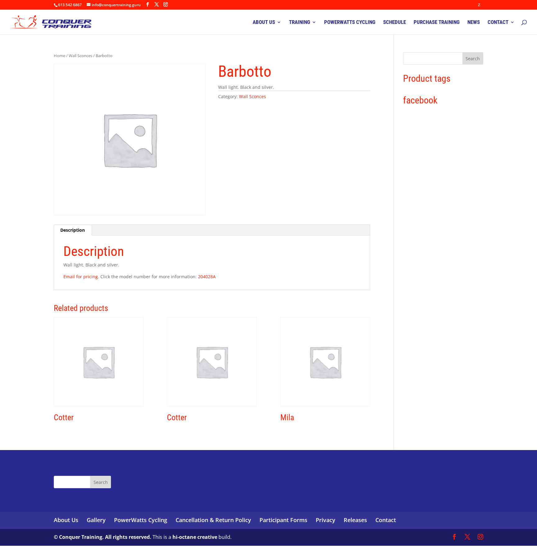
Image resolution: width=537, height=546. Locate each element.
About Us (66, 520)
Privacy (325, 520)
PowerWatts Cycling (140, 520)
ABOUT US (264, 22)
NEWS (473, 22)
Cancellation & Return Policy (213, 520)
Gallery (96, 520)
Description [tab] (72, 230)
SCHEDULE (394, 22)
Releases (355, 520)
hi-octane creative (194, 537)
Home (59, 55)
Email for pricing (80, 277)
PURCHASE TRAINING (437, 22)
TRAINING (299, 22)
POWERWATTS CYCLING (349, 22)
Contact (385, 520)
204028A (207, 277)
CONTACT (498, 22)
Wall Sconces (80, 55)
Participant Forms (283, 520)
